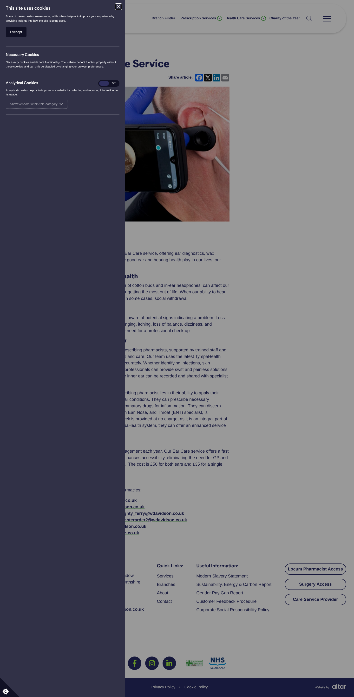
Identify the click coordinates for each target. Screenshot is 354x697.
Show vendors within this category (34, 104)
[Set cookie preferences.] (9, 687)
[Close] (118, 7)
